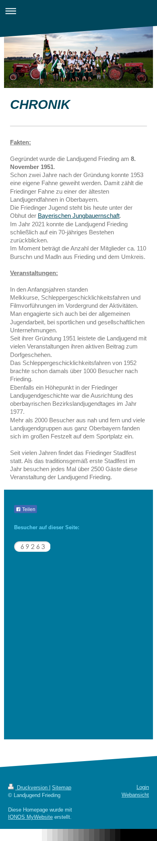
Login (142, 787)
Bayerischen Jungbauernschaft (79, 215)
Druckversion (32, 788)
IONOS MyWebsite (30, 817)
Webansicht (135, 795)
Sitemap (61, 788)
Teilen (28, 509)
